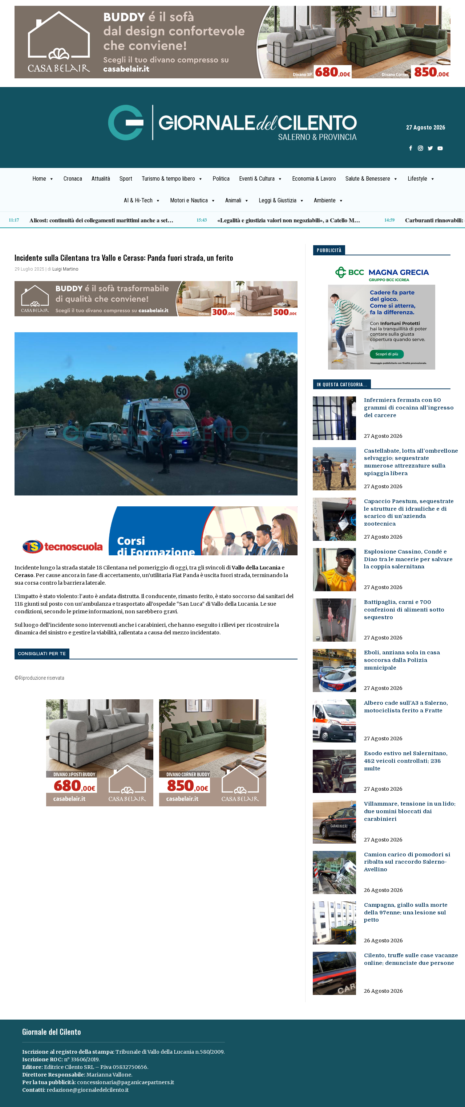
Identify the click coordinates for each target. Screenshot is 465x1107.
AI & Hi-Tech (138, 200)
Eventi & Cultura (257, 178)
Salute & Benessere (367, 178)
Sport (126, 178)
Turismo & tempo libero (168, 178)
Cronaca (73, 178)
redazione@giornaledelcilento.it (87, 1090)
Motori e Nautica (189, 200)
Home (39, 178)
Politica (221, 178)
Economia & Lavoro (314, 178)
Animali (233, 200)
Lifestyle (417, 178)
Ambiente (325, 200)
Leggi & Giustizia (277, 200)
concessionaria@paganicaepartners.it (125, 1082)
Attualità (101, 178)
